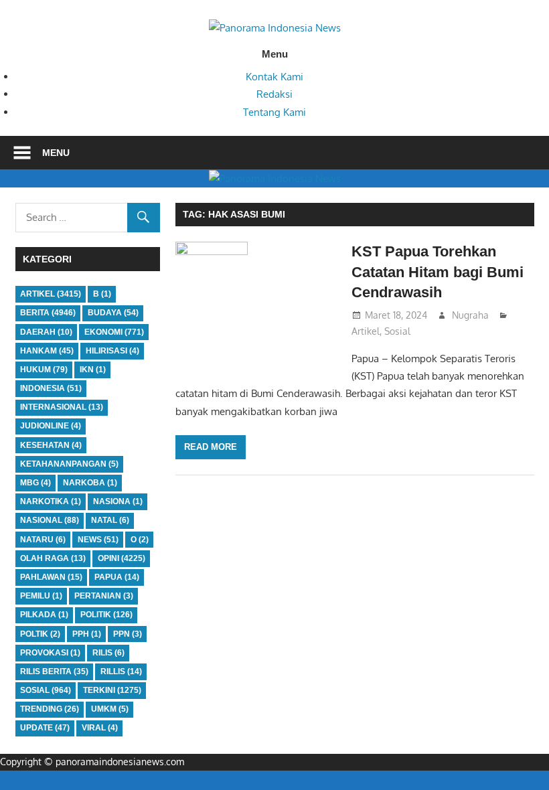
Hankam (47, 351)
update (45, 727)
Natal (110, 520)
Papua (116, 577)
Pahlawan (51, 577)
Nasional (49, 520)
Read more (210, 447)
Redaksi (274, 94)
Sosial (397, 331)
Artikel (365, 331)
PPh (86, 634)
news (98, 539)
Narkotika (50, 501)
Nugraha (470, 315)
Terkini (112, 690)
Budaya (113, 312)
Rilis (108, 652)
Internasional (61, 407)
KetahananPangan (69, 464)
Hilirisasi (112, 351)
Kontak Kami (274, 76)
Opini (121, 558)
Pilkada (44, 614)
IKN (93, 369)
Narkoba (90, 482)
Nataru (43, 539)
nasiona (118, 501)
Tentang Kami (274, 112)
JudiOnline (50, 425)
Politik (106, 614)
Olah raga (53, 558)
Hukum (44, 369)
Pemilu (41, 596)
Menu (56, 152)
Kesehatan (51, 445)
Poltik (40, 634)
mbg (35, 482)
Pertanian (103, 596)
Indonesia (51, 388)
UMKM (110, 709)
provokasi (50, 652)
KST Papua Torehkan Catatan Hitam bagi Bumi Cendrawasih (437, 272)
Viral (100, 727)
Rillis (121, 671)
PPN (127, 634)
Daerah (46, 332)
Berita (48, 312)
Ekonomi (114, 332)
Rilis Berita (54, 671)
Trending (49, 709)
